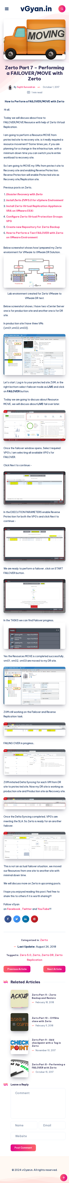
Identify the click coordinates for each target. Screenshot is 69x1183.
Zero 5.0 (25, 955)
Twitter (27, 909)
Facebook (13, 909)
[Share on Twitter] (16, 921)
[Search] (61, 8)
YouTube (43, 909)
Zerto (44, 940)
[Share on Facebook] (8, 921)
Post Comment (23, 1147)
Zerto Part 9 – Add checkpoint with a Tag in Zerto (46, 1042)
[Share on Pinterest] (34, 921)
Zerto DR (48, 955)
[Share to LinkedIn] (25, 921)
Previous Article (17, 969)
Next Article (54, 969)
